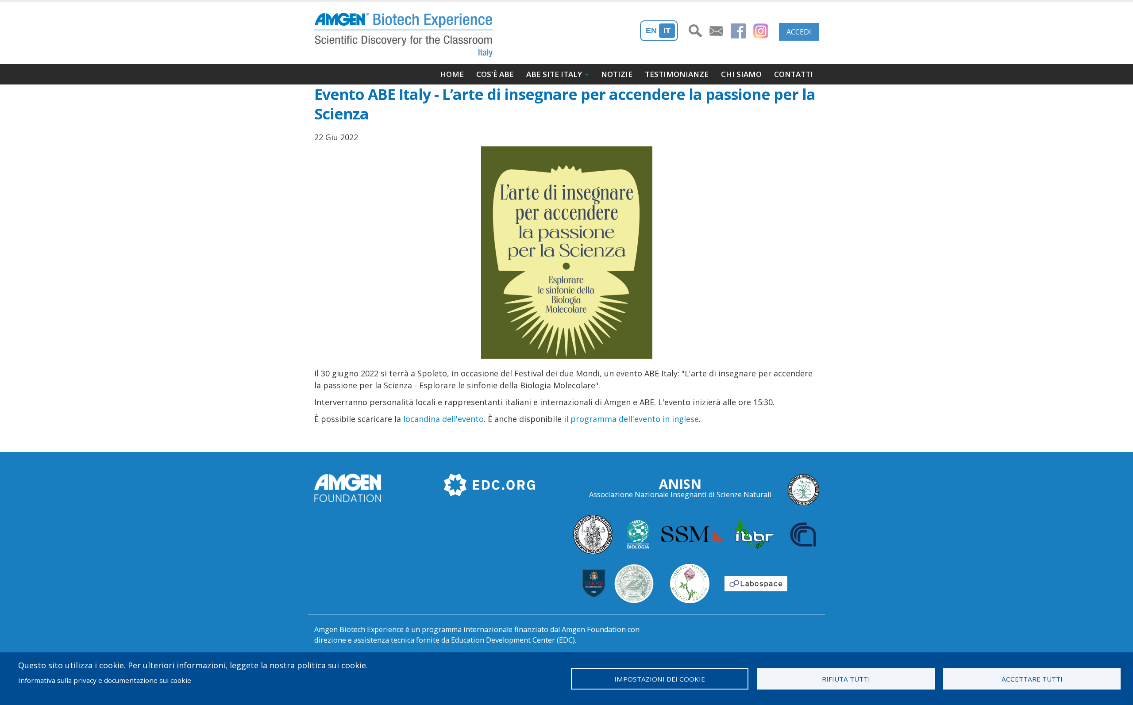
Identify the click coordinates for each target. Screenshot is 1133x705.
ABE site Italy (554, 74)
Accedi (798, 32)
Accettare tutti (1032, 678)
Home (452, 74)
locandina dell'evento (443, 419)
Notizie (616, 74)
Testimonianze (677, 74)
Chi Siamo (741, 74)
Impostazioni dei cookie (659, 678)
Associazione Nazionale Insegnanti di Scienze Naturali (680, 494)
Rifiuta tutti (846, 678)
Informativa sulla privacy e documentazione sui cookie (104, 680)
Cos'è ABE (495, 74)
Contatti (793, 74)
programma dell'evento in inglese (634, 419)
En (651, 30)
